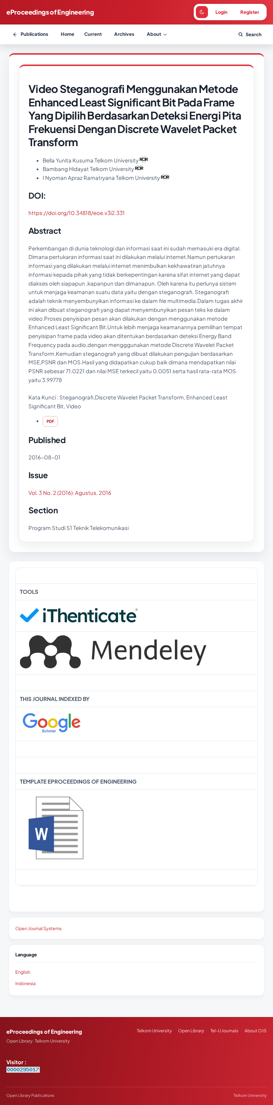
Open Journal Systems (38, 928)
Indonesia (25, 983)
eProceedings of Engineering (50, 12)
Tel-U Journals (224, 1030)
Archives (124, 34)
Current (93, 34)
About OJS (256, 1030)
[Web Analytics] (23, 1070)
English (22, 972)
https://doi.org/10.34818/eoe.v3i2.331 (76, 212)
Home (67, 34)
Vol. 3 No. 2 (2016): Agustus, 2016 (69, 492)
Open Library (191, 1030)
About (154, 34)
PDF (50, 421)
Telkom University (154, 1030)
